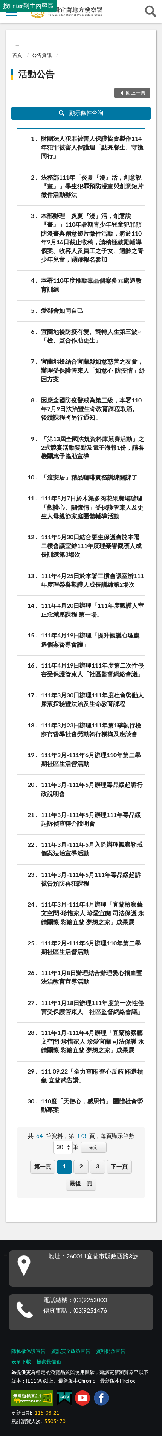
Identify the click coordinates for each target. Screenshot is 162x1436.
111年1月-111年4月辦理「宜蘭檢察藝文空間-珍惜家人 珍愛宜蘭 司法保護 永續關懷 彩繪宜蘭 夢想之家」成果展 (92, 1041)
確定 (93, 1147)
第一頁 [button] (42, 1167)
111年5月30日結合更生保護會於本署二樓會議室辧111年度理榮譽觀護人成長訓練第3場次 (91, 546)
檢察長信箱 (49, 1362)
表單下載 (21, 1362)
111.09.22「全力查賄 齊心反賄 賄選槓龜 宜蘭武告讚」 (92, 1076)
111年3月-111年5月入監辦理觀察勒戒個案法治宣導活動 (92, 849)
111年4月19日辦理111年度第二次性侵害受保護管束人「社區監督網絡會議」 (92, 670)
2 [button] (81, 1167)
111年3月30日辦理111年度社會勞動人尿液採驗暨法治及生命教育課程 (92, 699)
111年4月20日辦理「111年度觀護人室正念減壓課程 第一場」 (92, 610)
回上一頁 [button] (135, 93)
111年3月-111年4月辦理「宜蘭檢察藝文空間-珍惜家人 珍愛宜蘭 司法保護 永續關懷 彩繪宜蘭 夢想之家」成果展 (92, 913)
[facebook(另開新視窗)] (101, 1399)
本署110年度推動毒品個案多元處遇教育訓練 (91, 285)
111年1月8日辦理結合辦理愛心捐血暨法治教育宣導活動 (91, 977)
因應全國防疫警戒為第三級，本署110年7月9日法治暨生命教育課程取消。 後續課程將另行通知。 (91, 409)
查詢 (150, 11)
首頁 (17, 55)
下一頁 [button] (119, 1167)
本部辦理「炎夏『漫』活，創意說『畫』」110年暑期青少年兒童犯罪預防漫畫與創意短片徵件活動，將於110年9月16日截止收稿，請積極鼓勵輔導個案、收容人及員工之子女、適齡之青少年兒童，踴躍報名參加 (92, 238)
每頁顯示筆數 (117, 1136)
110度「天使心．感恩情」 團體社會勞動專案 (92, 1105)
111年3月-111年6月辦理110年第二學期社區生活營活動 (91, 759)
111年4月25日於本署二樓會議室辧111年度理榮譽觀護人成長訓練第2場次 (92, 580)
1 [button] (64, 1167)
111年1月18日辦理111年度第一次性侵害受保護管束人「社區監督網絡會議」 (92, 1007)
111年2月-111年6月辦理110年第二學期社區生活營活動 (91, 947)
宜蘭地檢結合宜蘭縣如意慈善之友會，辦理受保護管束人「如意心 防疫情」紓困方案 (93, 370)
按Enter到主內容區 (28, 6)
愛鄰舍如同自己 (62, 311)
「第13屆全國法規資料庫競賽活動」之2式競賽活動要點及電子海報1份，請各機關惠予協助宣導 (92, 447)
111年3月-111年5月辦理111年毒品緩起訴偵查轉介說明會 (91, 819)
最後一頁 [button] (81, 1184)
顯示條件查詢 (86, 113)
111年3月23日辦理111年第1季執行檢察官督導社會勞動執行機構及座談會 (91, 730)
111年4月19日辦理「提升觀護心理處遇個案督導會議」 (90, 640)
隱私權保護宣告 (28, 1351)
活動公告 (36, 74)
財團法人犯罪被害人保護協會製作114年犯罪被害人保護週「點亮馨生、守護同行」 (92, 147)
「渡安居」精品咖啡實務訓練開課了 (89, 478)
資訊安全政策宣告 (70, 1351)
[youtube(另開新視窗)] (82, 1399)
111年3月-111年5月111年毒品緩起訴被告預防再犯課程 (91, 879)
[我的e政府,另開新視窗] (64, 1399)
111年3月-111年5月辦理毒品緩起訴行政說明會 (92, 789)
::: (17, 46)
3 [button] (97, 1167)
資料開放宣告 (110, 1351)
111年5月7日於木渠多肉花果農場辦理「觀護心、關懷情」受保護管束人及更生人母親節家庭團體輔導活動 (92, 507)
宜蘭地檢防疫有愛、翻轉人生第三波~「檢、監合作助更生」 (91, 336)
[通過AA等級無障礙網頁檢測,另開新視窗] (32, 1399)
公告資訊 (42, 55)
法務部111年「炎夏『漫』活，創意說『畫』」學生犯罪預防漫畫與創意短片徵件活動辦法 (92, 186)
